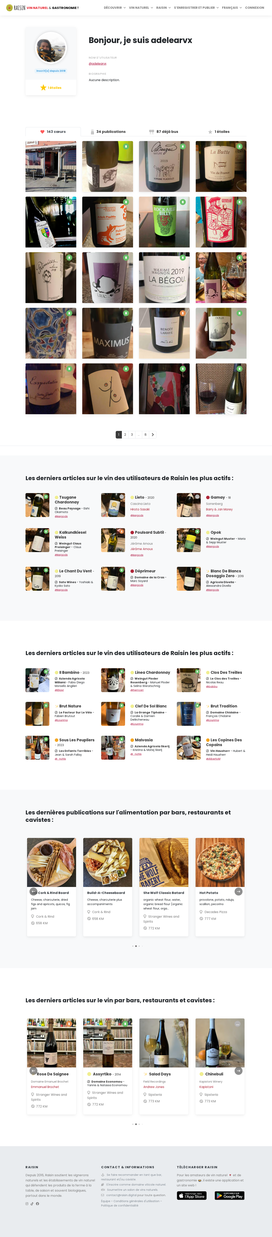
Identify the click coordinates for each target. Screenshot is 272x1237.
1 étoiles (222, 131)
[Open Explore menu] (124, 7)
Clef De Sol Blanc (151, 706)
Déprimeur (145, 571)
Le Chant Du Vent (74, 573)
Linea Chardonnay (152, 672)
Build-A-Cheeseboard (106, 893)
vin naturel (219, 1175)
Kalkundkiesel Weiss (70, 535)
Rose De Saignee (53, 1074)
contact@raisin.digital (121, 1195)
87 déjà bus (167, 131)
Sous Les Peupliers (75, 742)
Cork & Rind (45, 916)
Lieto (144, 497)
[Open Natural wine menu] (152, 7)
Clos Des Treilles (226, 672)
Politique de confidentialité (119, 1206)
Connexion (254, 8)
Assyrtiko (107, 1074)
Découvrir (113, 8)
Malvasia (144, 740)
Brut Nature (70, 706)
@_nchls (60, 758)
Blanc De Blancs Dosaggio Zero (225, 573)
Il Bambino (74, 672)
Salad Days (160, 1074)
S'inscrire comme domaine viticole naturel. (136, 1185)
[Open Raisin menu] (169, 7)
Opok (216, 532)
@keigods (61, 516)
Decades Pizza (215, 912)
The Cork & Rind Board (50, 893)
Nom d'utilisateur (103, 57)
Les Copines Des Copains (224, 742)
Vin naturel (139, 8)
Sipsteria (155, 1094)
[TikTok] (32, 1204)
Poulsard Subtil (148, 535)
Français (230, 8)
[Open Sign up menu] (217, 7)
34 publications (111, 131)
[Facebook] (37, 1204)
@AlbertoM (213, 758)
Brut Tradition (224, 706)
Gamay (221, 497)
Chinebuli (214, 1074)
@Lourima (61, 720)
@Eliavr (59, 690)
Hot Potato (209, 893)
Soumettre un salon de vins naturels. (132, 1190)
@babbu (211, 686)
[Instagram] (26, 1204)
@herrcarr (137, 690)
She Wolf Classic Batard (163, 893)
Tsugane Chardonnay (67, 500)
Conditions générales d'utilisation (136, 1201)
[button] (132, 946)
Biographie (97, 74)
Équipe (106, 1201)
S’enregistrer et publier (194, 8)
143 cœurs (56, 131)
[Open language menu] (241, 7)
